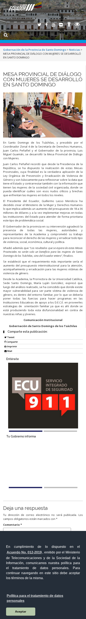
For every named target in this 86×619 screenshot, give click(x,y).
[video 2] (60, 487)
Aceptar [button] (20, 611)
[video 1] (25, 487)
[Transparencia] (77, 25)
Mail (9, 350)
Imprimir (11, 346)
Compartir (12, 341)
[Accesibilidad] (69, 25)
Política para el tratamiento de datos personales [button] (35, 598)
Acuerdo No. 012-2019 (24, 552)
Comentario (12, 525)
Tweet (10, 337)
